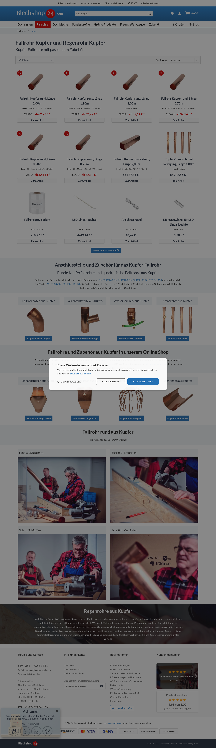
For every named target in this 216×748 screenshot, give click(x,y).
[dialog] (108, 374)
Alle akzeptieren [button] (143, 381)
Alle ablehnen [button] (110, 381)
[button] (69, 381)
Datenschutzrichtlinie (80, 373)
